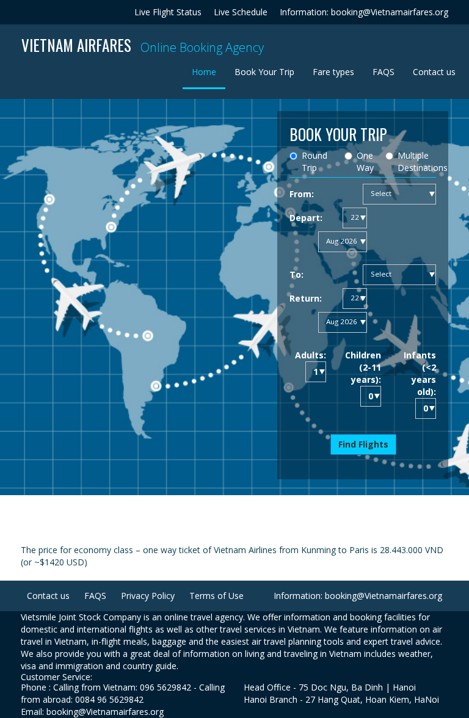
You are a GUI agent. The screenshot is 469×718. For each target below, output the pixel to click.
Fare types (333, 72)
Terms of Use (216, 595)
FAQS (383, 72)
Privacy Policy (148, 595)
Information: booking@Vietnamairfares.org (364, 12)
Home (208, 71)
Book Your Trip (264, 72)
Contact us (434, 72)
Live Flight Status (168, 12)
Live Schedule (240, 12)
